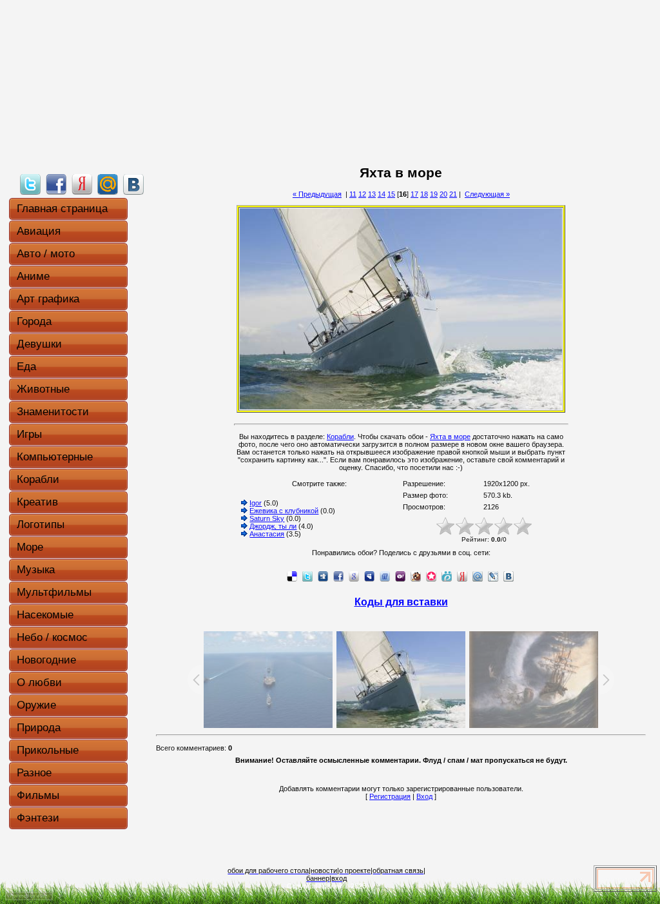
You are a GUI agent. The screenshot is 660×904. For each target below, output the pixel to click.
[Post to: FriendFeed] (385, 576)
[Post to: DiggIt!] (323, 576)
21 (453, 194)
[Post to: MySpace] (369, 576)
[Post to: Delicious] (292, 576)
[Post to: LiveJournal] (493, 576)
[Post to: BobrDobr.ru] (415, 576)
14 (381, 194)
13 (372, 194)
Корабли (340, 436)
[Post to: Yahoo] (400, 576)
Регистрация (390, 796)
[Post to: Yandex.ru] (82, 184)
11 (352, 194)
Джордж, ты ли (272, 526)
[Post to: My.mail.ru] (108, 184)
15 (391, 194)
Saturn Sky (266, 518)
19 (434, 194)
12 (362, 194)
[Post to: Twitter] (30, 184)
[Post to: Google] (354, 576)
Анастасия (266, 534)
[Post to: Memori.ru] (431, 576)
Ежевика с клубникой (283, 511)
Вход (424, 796)
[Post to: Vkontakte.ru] (133, 184)
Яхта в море (450, 436)
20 (443, 194)
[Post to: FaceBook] (56, 184)
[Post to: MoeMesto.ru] (446, 576)
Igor (255, 503)
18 (424, 194)
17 (414, 194)
